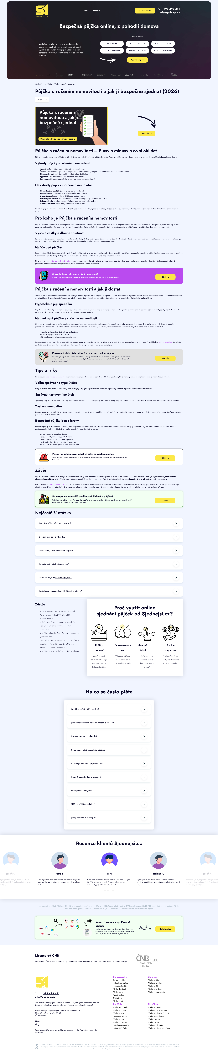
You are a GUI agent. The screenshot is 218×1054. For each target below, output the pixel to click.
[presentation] (37, 75)
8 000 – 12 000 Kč (163, 43)
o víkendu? (60, 536)
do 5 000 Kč (112, 43)
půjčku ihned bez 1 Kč (56, 484)
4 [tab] (113, 890)
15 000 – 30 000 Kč (137, 50)
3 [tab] (110, 890)
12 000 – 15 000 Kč (112, 50)
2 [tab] (107, 890)
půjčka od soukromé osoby (60, 261)
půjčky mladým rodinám (55, 377)
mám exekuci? (63, 563)
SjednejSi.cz (40, 84)
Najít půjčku (147, 133)
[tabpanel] (59, 870)
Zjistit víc (165, 277)
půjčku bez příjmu (165, 342)
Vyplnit (165, 500)
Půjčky (49, 84)
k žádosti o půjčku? (73, 591)
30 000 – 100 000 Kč (163, 50)
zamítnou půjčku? (63, 577)
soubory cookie (73, 1030)
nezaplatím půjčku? (64, 550)
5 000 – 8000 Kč (137, 43)
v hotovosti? (65, 523)
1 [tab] (105, 890)
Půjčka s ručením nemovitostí (65, 84)
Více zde (165, 358)
